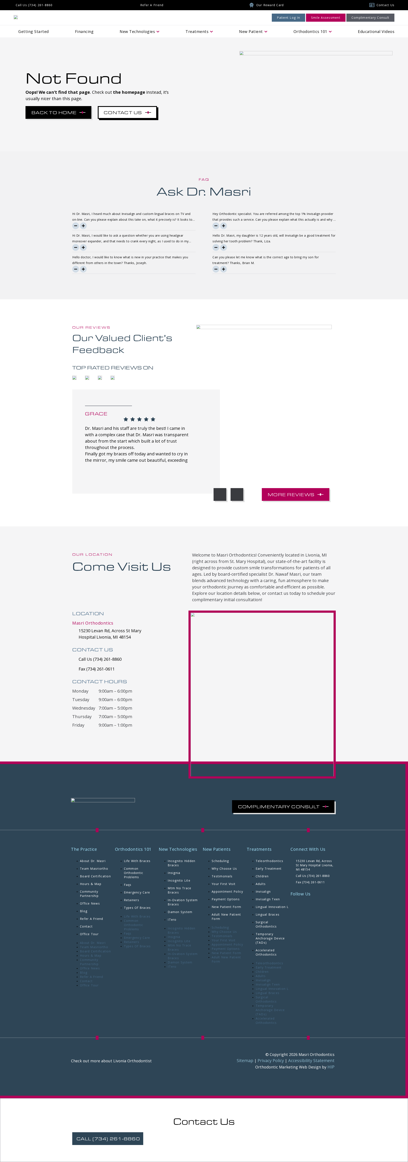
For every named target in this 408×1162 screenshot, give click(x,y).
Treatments (197, 31)
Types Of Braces (137, 908)
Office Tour (89, 934)
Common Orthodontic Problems (133, 873)
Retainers (131, 900)
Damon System (180, 912)
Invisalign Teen (268, 899)
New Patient (251, 31)
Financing (84, 31)
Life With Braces (137, 861)
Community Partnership (89, 893)
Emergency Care (137, 892)
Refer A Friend (91, 919)
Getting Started (33, 31)
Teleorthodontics (269, 861)
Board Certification (95, 876)
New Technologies (137, 31)
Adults (261, 884)
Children (262, 876)
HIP (330, 1067)
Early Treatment (269, 869)
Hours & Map (90, 884)
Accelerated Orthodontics (266, 952)
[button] (220, 494)
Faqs (128, 885)
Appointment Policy (227, 891)
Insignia (174, 873)
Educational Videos (376, 31)
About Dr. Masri (93, 861)
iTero (172, 920)
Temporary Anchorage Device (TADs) (270, 938)
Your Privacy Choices (219, 1146)
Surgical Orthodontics (266, 924)
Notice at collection (185, 1146)
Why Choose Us (224, 869)
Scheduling (220, 861)
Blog (83, 911)
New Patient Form (226, 907)
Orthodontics (310, 31)
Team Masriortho (94, 869)
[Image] (16, 17)
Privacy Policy (271, 1060)
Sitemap (245, 1060)
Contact (86, 926)
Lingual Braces (268, 914)
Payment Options (226, 899)
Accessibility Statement (311, 1060)
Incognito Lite (179, 880)
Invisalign (263, 891)
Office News (90, 903)
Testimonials (222, 876)
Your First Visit (223, 884)
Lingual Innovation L (272, 907)
